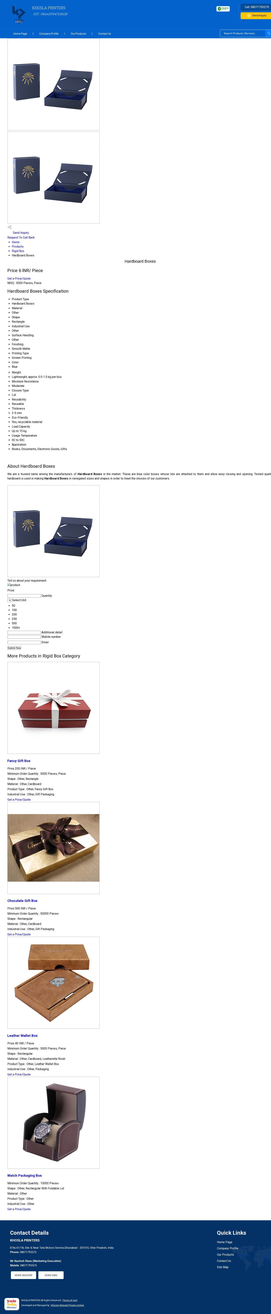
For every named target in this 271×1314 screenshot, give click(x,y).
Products (18, 246)
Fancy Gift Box (18, 761)
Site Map (223, 1267)
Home (16, 242)
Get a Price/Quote (19, 278)
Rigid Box (18, 251)
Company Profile (49, 33)
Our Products (78, 33)
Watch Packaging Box (24, 1176)
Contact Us (104, 33)
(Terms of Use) (69, 1300)
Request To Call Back (21, 237)
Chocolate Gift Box (22, 901)
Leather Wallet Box (22, 1036)
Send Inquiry (20, 232)
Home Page (20, 33)
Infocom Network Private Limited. (67, 1305)
